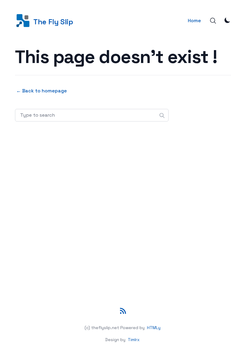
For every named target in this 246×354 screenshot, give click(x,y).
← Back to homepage (41, 91)
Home (194, 20)
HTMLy (153, 327)
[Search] (213, 20)
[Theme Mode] (227, 20)
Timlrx (134, 339)
